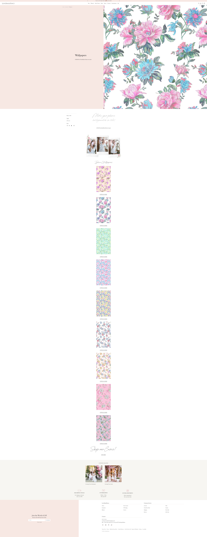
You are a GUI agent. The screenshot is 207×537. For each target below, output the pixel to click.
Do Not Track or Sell (128, 529)
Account (145, 505)
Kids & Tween (97, 3)
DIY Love (68, 120)
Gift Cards (167, 512)
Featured (108, 3)
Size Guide (167, 510)
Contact (166, 507)
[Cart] (204, 3)
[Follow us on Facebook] (103, 525)
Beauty (105, 3)
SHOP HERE (103, 454)
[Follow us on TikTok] (111, 525)
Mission (103, 510)
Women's (92, 3)
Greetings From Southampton (90, 484)
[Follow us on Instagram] (106, 525)
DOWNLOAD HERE (103, 194)
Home (102, 3)
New (89, 3)
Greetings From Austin (109, 484)
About (103, 505)
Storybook (66, 7)
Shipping (145, 510)
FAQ (166, 505)
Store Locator (125, 505)
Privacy (108, 529)
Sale (118, 3)
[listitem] (69, 125)
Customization (114, 3)
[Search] (198, 3)
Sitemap (140, 529)
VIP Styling (125, 507)
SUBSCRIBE (48, 520)
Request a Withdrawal (135, 529)
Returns (145, 512)
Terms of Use (104, 529)
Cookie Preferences (121, 529)
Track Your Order (147, 507)
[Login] (200, 3)
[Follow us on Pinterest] (109, 525)
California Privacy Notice (113, 529)
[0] (202, 3)
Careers (124, 510)
